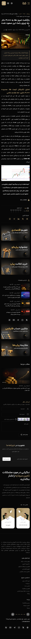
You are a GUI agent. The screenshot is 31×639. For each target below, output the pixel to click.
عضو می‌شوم (6, 459)
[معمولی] (16, 210)
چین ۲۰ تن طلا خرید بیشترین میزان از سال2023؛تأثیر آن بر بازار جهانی (11, 288)
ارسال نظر (25, 434)
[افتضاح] (20, 210)
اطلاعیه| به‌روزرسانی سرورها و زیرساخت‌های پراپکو (13, 313)
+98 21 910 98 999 (23, 525)
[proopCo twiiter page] (26, 320)
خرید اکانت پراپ (26, 581)
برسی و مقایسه (26, 603)
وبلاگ (28, 593)
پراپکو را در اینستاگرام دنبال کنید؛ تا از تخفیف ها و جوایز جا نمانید (11, 296)
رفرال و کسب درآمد (25, 561)
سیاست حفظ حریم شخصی (23, 591)
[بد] (18, 210)
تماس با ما (27, 586)
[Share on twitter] (23, 219)
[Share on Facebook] (27, 219)
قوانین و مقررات (26, 588)
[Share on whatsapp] (10, 219)
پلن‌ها (28, 608)
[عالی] (11, 210)
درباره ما (28, 583)
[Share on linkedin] (18, 219)
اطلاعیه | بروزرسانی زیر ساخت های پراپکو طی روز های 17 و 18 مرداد (12, 305)
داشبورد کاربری (26, 564)
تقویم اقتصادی (26, 569)
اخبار (20, 14)
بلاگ (24, 14)
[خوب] (13, 210)
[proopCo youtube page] (14, 320)
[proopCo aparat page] (9, 320)
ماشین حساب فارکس (25, 571)
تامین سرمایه (26, 605)
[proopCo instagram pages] (22, 320)
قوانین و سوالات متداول (24, 566)
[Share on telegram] (14, 219)
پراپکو (28, 14)
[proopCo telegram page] (18, 320)
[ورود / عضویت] (4, 3)
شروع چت (8, 525)
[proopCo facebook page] (27, 627)
